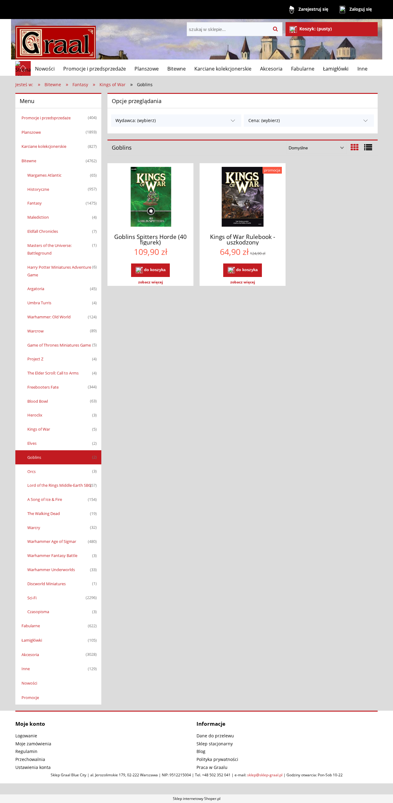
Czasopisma (38, 611)
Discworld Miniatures (46, 583)
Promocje (30, 697)
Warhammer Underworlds (51, 569)
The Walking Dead (43, 513)
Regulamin (26, 751)
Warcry (33, 527)
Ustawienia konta (33, 767)
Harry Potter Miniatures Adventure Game (59, 271)
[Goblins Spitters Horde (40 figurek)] (150, 197)
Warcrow (35, 331)
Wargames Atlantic (44, 175)
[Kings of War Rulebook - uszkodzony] (242, 197)
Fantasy (34, 203)
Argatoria (35, 288)
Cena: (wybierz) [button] (264, 120)
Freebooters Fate (43, 387)
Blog (200, 751)
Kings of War (38, 429)
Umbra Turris (39, 302)
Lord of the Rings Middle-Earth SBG (59, 485)
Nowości (29, 683)
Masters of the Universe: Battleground (49, 249)
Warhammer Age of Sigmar (51, 541)
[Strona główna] (55, 40)
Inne (25, 668)
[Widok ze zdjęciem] (355, 147)
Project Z (35, 359)
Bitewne (28, 160)
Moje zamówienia (33, 744)
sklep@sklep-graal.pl (264, 775)
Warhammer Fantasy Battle (52, 555)
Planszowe (31, 132)
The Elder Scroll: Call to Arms (53, 373)
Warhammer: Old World (49, 317)
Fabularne (30, 625)
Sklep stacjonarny (214, 744)
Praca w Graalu (212, 767)
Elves (32, 443)
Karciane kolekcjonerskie (43, 146)
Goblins (34, 457)
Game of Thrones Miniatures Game (59, 345)
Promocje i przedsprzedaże (46, 118)
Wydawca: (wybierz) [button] (135, 120)
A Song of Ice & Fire (44, 499)
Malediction (38, 217)
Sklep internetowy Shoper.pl (196, 798)
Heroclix (34, 415)
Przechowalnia (30, 759)
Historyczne (38, 189)
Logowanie (26, 736)
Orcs (31, 471)
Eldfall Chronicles (42, 231)
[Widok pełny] (368, 147)
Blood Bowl (37, 401)
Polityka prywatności (217, 759)
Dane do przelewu (215, 736)
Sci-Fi (32, 598)
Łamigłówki (31, 640)
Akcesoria (30, 654)
